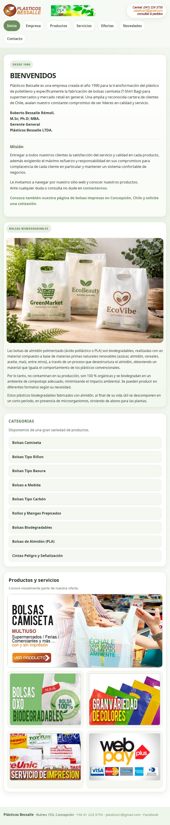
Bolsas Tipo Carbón (29, 499)
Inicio (12, 26)
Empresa (33, 26)
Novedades (132, 26)
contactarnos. (95, 188)
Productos (58, 26)
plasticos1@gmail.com (123, 814)
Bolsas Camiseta (26, 442)
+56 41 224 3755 (89, 814)
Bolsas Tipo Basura (29, 470)
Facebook (150, 814)
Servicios (84, 26)
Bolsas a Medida (26, 485)
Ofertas (107, 26)
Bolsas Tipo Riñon (28, 456)
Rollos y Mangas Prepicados (36, 513)
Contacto (14, 38)
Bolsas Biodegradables (32, 527)
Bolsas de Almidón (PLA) (33, 541)
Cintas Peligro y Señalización (37, 555)
